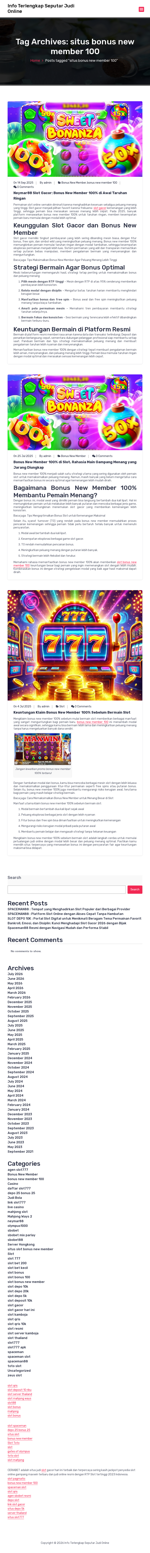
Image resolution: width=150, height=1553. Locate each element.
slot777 (14, 1342)
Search (14, 877)
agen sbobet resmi (19, 1496)
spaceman (16, 1352)
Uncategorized (19, 1371)
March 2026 (17, 993)
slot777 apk (17, 1347)
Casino (13, 1184)
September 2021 (20, 1151)
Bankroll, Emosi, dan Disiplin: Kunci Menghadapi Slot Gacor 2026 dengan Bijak (67, 923)
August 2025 (18, 1021)
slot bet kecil (18, 1268)
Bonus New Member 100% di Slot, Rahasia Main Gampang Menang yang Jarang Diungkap (75, 465)
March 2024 (17, 1100)
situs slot (13, 1434)
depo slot (13, 1500)
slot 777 (14, 1258)
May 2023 (15, 1147)
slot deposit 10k (20, 1300)
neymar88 (16, 1221)
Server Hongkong (21, 1244)
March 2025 (17, 1044)
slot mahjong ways (19, 1398)
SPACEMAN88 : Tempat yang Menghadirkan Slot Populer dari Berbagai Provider (69, 909)
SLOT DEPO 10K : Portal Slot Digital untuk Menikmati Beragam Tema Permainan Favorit (74, 918)
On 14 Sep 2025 (23, 182)
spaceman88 (18, 1361)
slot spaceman (17, 1425)
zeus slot (15, 1375)
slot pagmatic (16, 1478)
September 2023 (21, 1128)
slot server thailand (20, 1394)
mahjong (13, 1411)
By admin (46, 182)
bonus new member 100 (102, 182)
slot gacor (100, 208)
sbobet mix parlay (21, 1235)
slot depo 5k (17, 1296)
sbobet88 (15, 1240)
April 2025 (15, 1039)
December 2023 (20, 1114)
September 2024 (21, 1072)
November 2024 (20, 1063)
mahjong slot (18, 1212)
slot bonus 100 (19, 1277)
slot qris (14, 1319)
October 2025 (18, 1011)
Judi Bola (15, 1198)
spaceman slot (19, 1356)
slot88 (12, 1402)
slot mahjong (16, 1460)
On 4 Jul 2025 (22, 706)
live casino (16, 1207)
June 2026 (16, 979)
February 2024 (19, 1105)
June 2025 (16, 1030)
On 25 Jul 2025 (23, 456)
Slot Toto (14, 1443)
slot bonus (16, 1272)
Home (35, 60)
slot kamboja (18, 1314)
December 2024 (20, 1058)
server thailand (17, 1513)
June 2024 (16, 1086)
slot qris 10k (17, 1324)
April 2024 (15, 1095)
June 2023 (16, 1142)
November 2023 (20, 1119)
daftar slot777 (19, 1188)
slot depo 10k (18, 1286)
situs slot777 (16, 1517)
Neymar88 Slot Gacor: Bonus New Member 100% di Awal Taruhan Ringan (70, 196)
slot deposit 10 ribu (19, 1390)
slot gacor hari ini (21, 1310)
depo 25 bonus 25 (21, 1193)
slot (10, 1447)
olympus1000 (18, 1226)
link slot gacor (16, 1504)
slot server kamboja (23, 1333)
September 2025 (21, 1016)
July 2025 (15, 1025)
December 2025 (20, 1002)
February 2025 (19, 1049)
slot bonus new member (26, 1282)
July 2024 (15, 1081)
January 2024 (18, 1109)
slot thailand (17, 1338)
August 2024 (18, 1077)
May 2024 (15, 1091)
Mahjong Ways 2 (20, 1216)
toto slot (14, 1366)
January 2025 (18, 1053)
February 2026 (19, 997)
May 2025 (15, 1035)
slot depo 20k (18, 1291)
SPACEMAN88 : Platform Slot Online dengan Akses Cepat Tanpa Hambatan (65, 914)
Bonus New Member (74, 182)
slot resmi (15, 1328)
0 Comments (25, 187)
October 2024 (18, 1067)
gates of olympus (19, 1451)
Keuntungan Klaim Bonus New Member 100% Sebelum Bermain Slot (71, 712)
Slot (62, 706)
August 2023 (18, 1133)
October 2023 (18, 1123)
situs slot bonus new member (30, 1249)
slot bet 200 (17, 1263)
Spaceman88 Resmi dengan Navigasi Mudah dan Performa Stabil (58, 928)
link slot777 (17, 1202)
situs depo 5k (16, 1508)
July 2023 (15, 1137)
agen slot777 (18, 1170)
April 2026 (15, 988)
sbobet (13, 1230)
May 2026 (15, 983)
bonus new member (20, 1438)
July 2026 (15, 974)
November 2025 (20, 1007)
